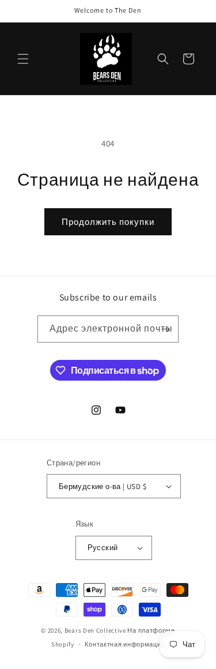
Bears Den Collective (95, 630)
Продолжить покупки (108, 221)
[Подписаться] (165, 329)
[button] (23, 59)
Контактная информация (125, 644)
